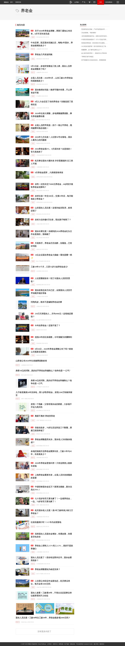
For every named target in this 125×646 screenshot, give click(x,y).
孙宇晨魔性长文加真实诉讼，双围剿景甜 (93, 60)
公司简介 (49, 644)
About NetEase (42, 644)
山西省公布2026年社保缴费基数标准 (31, 361)
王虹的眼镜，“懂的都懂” (88, 32)
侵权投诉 (102, 644)
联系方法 (55, 644)
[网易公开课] (77, 2)
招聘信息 (61, 644)
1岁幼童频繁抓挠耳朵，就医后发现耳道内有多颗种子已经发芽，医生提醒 (95, 36)
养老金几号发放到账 (43, 54)
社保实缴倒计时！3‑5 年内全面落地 (46, 522)
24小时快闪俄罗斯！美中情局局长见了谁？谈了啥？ (95, 46)
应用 (11, 2)
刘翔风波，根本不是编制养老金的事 (46, 302)
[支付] (89, 2)
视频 (33, 37)
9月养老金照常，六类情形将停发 (49, 172)
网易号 (33, 49)
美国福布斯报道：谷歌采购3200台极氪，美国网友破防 (95, 43)
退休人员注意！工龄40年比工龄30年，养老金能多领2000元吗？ (43, 618)
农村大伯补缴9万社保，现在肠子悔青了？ (53, 220)
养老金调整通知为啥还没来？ (47, 569)
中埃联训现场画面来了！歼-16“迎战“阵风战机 (95, 39)
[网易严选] (83, 2)
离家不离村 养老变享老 (45, 416)
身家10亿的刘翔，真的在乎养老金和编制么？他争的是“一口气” (43, 371)
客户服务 (66, 644)
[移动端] (71, 2)
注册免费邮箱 (108, 2)
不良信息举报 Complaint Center (84, 644)
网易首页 (6, 2)
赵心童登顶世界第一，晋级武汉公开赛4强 (94, 53)
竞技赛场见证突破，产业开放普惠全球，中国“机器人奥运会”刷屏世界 (95, 29)
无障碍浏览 (18, 2)
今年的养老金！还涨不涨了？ (47, 325)
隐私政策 (72, 644)
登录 (101, 2)
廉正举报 (96, 644)
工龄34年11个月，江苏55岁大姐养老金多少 (49, 267)
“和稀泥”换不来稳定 (87, 56)
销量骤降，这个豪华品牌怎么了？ (91, 50)
